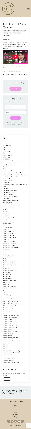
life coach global (8, 233)
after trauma (6, 151)
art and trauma (7, 155)
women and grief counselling (11, 351)
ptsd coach (6, 269)
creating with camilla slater (11, 190)
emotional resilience (8, 204)
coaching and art (8, 171)
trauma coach (7, 323)
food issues (6, 210)
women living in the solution (11, 353)
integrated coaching (8, 222)
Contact (15, 408)
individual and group (9, 220)
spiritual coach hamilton (10, 300)
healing (5, 216)
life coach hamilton (8, 235)
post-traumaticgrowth (9, 265)
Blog (15, 417)
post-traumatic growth (9, 263)
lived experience (7, 249)
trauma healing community (11, 337)
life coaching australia (9, 243)
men (4, 253)
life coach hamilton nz (9, 237)
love (4, 251)
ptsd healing (6, 272)
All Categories (7, 145)
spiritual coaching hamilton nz (12, 304)
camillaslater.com (6, 30)
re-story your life (8, 278)
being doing (6, 157)
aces (4, 149)
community (5, 33)
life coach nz (7, 239)
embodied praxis (7, 202)
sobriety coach (7, 296)
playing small (7, 259)
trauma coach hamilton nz (11, 327)
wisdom (5, 345)
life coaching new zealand (10, 247)
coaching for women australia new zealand (15, 175)
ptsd (4, 267)
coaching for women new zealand (13, 177)
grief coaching (7, 212)
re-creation (6, 276)
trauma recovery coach (9, 343)
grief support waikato (9, 214)
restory (5, 288)
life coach (6, 229)
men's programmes (8, 255)
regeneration (6, 282)
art (4, 153)
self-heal (5, 294)
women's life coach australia (11, 357)
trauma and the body (9, 321)
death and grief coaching (10, 196)
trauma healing (6, 35)
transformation (7, 312)
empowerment (7, 206)
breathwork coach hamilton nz (12, 161)
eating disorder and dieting (10, 200)
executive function (8, 208)
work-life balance (8, 359)
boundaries (6, 159)
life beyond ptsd (7, 227)
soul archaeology (8, 298)
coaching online (8, 180)
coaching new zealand (9, 179)
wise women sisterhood (9, 349)
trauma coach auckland (10, 325)
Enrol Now (15, 89)
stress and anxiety (8, 308)
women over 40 (7, 355)
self (4, 290)
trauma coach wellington (10, 331)
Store (15, 412)
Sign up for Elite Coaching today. (12, 71)
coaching (5, 169)
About (15, 405)
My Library (16, 414)
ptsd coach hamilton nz (9, 270)
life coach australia (8, 231)
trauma (5, 314)
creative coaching (8, 194)
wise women (7, 347)
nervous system (7, 257)
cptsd (10, 33)
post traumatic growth (9, 261)
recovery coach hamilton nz (11, 280)
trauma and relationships (10, 317)
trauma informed (8, 339)
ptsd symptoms (7, 274)
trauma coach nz (8, 329)
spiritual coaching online (10, 306)
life (4, 225)
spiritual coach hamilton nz (11, 302)
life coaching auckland (9, 241)
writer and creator (8, 360)
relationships (6, 284)
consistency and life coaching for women (15, 184)
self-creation (6, 292)
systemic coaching (8, 310)
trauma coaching (8, 333)
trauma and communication (11, 315)
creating (5, 188)
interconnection (7, 223)
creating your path (8, 192)
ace (4, 147)
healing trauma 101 (16, 33)
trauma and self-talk (9, 319)
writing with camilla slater (11, 362)
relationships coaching (9, 286)
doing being (6, 198)
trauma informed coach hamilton (12, 341)
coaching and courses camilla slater (19, 30)
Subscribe (6, 379)
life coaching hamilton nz (10, 245)
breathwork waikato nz (9, 163)
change (5, 167)
